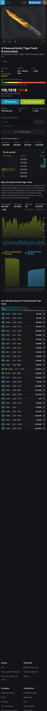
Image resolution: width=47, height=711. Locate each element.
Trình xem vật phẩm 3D (9, 676)
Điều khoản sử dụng (31, 667)
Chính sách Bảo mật (31, 672)
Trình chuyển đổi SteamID (10, 672)
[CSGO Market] (2, 2)
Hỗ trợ (3, 697)
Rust (25, 702)
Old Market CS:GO (30, 693)
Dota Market (28, 697)
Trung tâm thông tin (8, 693)
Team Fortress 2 (29, 706)
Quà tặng (4, 702)
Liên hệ (26, 676)
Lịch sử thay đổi (6, 706)
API (2, 667)
